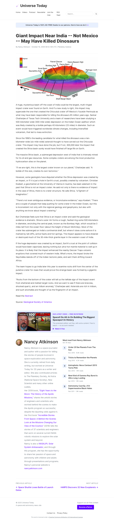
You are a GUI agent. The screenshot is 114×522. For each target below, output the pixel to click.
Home (18, 12)
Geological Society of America (37, 302)
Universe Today (33, 5)
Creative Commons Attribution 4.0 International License (66, 517)
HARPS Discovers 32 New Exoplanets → (79, 487)
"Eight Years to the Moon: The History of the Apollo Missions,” (40, 394)
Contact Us (51, 513)
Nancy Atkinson (24, 47)
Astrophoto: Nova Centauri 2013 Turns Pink (82, 366)
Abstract (29, 296)
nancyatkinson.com (33, 468)
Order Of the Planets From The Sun (82, 348)
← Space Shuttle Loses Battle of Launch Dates (34, 488)
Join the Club (50, 13)
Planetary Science (64, 47)
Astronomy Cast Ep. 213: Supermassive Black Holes (80, 387)
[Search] (96, 14)
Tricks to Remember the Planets (82, 357)
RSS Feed (58, 13)
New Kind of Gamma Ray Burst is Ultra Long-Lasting (83, 376)
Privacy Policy (62, 513)
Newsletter (41, 12)
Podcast (32, 12)
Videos (24, 12)
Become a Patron (85, 507)
